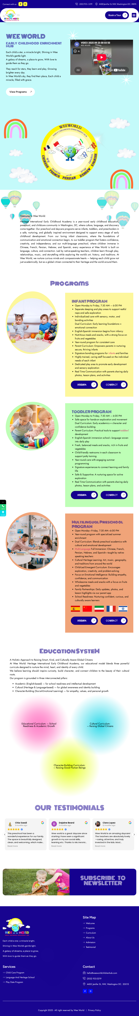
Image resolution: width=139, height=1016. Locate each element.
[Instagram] (25, 4)
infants (111, 353)
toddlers (124, 430)
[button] (134, 15)
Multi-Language (82, 549)
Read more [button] (13, 846)
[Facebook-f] (20, 4)
